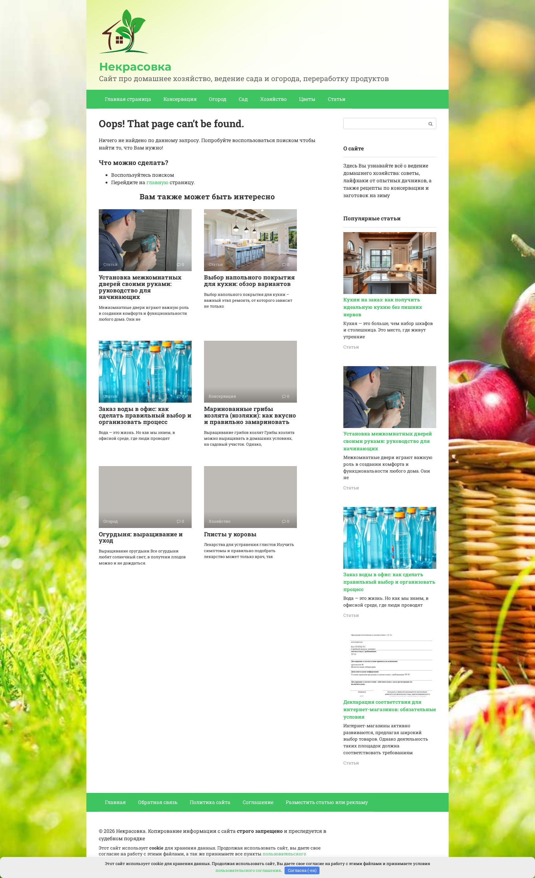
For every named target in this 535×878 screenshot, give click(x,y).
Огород (217, 99)
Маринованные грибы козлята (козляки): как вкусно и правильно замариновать (250, 415)
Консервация (180, 99)
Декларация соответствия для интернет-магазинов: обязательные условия (389, 709)
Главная (115, 802)
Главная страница (128, 99)
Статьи (337, 99)
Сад (243, 99)
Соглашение (258, 802)
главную (157, 182)
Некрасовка (135, 66)
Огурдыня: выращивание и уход (141, 537)
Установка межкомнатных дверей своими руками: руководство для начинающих (140, 287)
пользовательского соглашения (248, 870)
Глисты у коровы (230, 534)
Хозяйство (273, 99)
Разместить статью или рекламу (327, 802)
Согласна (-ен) (302, 870)
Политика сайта (210, 802)
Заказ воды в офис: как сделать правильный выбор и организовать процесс (145, 415)
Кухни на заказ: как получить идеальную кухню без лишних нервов (382, 307)
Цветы (307, 99)
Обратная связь (157, 802)
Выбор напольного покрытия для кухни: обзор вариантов (249, 280)
